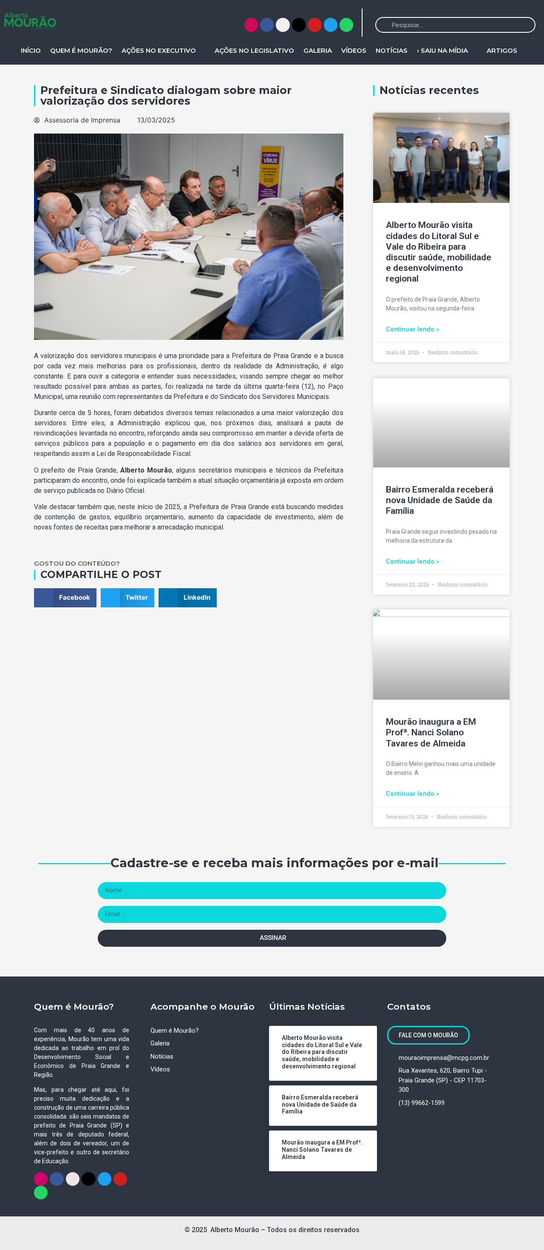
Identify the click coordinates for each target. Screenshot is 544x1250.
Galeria (317, 50)
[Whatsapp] (346, 24)
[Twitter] (330, 24)
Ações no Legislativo (254, 50)
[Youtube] (314, 24)
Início (31, 50)
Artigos (502, 50)
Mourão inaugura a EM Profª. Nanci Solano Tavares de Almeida (431, 732)
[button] (65, 597)
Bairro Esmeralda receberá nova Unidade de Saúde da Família (439, 500)
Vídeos (353, 50)
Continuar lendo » (412, 329)
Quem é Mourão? (81, 50)
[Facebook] (267, 24)
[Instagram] (251, 24)
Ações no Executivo (159, 50)
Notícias (392, 50)
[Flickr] (282, 24)
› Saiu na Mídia (442, 50)
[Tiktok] (299, 24)
